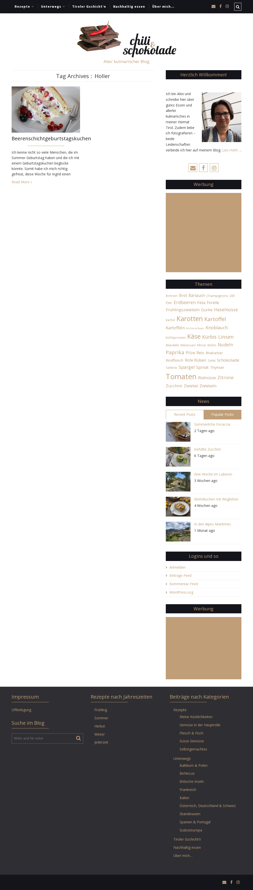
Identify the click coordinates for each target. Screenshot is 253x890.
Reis (200, 352)
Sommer (101, 718)
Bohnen (172, 296)
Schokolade (228, 360)
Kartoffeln (175, 328)
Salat (211, 360)
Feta (201, 302)
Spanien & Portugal (195, 822)
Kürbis (209, 336)
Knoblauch (217, 328)
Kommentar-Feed (183, 583)
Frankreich (188, 789)
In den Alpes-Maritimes (212, 524)
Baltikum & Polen (194, 765)
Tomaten (181, 376)
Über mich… (163, 6)
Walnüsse (207, 377)
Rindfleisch (174, 360)
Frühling (100, 709)
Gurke (206, 309)
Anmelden (177, 567)
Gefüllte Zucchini (207, 449)
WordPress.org (181, 592)
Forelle (213, 302)
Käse (194, 336)
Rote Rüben (195, 360)
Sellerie (171, 368)
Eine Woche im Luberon (213, 474)
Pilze (190, 352)
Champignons (217, 295)
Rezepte (22, 6)
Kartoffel (215, 319)
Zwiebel (191, 386)
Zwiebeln (208, 386)
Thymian (217, 367)
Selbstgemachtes (193, 749)
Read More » (22, 182)
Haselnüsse (226, 309)
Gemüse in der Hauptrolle (200, 725)
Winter (99, 734)
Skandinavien (190, 813)
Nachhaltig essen (129, 6)
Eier (169, 302)
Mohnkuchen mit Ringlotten (216, 499)
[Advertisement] (203, 235)
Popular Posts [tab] (222, 414)
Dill (232, 295)
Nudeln (225, 345)
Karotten (189, 318)
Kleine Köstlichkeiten (196, 716)
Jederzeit (101, 742)
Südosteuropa (191, 830)
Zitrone (225, 377)
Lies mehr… (231, 150)
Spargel (187, 367)
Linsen (226, 336)
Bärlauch (197, 295)
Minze (201, 345)
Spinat (202, 367)
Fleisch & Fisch (191, 733)
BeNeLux (187, 773)
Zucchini (174, 386)
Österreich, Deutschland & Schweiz (208, 805)
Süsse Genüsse (192, 741)
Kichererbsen (195, 328)
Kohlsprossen (176, 337)
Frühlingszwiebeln (183, 309)
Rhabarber (214, 352)
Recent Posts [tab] (184, 414)
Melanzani (188, 345)
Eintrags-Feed (180, 575)
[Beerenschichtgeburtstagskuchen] (46, 109)
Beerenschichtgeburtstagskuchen (46, 138)
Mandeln (172, 345)
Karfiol (170, 320)
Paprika (175, 352)
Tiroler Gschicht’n (89, 6)
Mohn (212, 345)
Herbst (99, 726)
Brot (183, 295)
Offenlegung (21, 709)
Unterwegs (51, 6)
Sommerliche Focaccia (212, 424)
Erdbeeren (185, 302)
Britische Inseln (192, 781)
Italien (184, 797)
